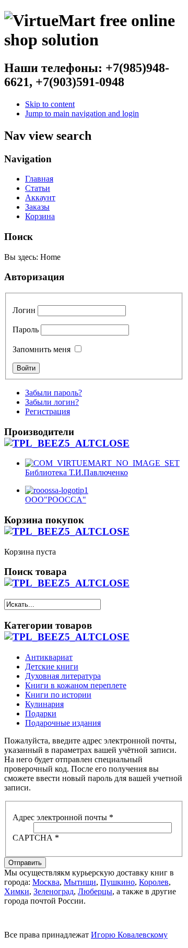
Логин (24, 310)
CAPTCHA (36, 837)
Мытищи (80, 882)
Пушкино (117, 882)
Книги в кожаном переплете (75, 685)
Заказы (37, 206)
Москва (46, 882)
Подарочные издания (63, 722)
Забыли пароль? (53, 392)
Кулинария (44, 704)
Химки (16, 891)
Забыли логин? (52, 402)
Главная (39, 178)
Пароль (26, 329)
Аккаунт (40, 197)
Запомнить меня (41, 349)
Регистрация (47, 411)
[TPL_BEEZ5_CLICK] (67, 443)
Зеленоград (53, 891)
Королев (154, 882)
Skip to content (50, 104)
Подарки (40, 713)
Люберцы (95, 891)
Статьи (37, 188)
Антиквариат (49, 657)
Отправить (25, 863)
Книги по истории (58, 694)
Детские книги (51, 666)
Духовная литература (63, 675)
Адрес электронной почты (63, 817)
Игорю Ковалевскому (129, 934)
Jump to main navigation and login (82, 113)
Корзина (40, 216)
